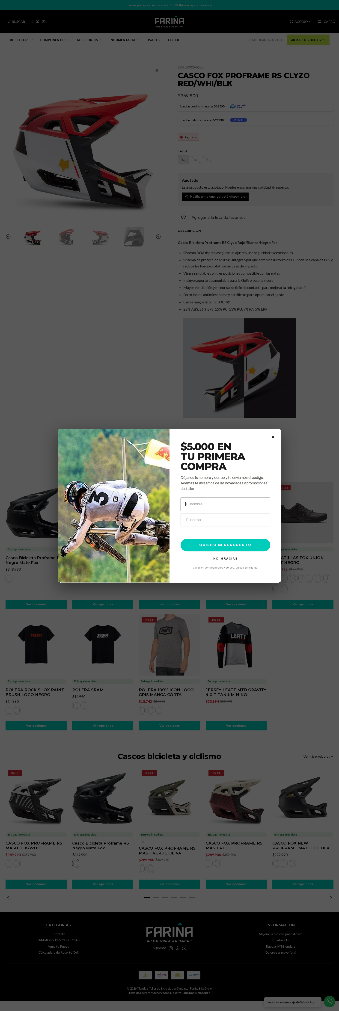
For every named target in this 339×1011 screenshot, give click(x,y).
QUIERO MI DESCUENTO (225, 544)
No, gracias (225, 558)
